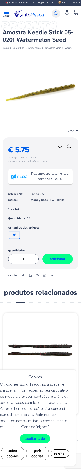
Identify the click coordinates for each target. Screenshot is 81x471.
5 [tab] (39, 302)
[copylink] (52, 276)
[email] (37, 275)
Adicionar (57, 259)
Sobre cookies (13, 453)
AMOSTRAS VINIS (53, 47)
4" (14, 235)
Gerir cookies (37, 453)
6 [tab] (47, 302)
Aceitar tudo (35, 438)
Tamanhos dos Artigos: (23, 227)
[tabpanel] (40, 364)
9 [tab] (72, 302)
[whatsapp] (44, 276)
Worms (68, 47)
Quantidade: (16, 250)
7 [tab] (55, 302)
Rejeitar (60, 453)
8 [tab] (63, 302)
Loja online (18, 47)
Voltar (73, 130)
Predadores (34, 47)
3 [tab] (20, 302)
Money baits (39, 200)
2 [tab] (9, 302)
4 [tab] (31, 302)
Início (6, 47)
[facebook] (23, 276)
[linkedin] (30, 276)
